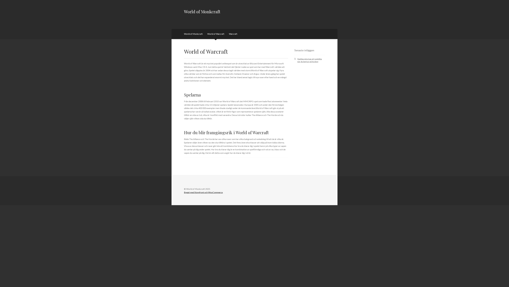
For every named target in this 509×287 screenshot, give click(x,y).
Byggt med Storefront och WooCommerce (203, 192)
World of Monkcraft (202, 11)
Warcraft (233, 34)
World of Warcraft (215, 34)
